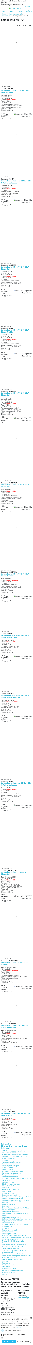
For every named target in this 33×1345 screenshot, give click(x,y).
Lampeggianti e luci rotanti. (11, 1217)
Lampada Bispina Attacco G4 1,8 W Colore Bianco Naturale (15, 696)
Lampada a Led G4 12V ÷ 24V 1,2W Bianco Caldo (15, 486)
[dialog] (16, 1330)
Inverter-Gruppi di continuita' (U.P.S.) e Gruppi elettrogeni (15, 1209)
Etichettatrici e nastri (9, 1195)
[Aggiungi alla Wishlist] (15, 83)
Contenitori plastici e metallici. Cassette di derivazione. (16, 1179)
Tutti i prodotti (6, 1144)
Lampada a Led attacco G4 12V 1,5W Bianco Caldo (15, 1114)
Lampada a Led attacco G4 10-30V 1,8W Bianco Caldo (15, 1027)
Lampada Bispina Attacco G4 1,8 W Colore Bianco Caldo (15, 636)
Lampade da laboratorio (10, 1212)
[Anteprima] (17, 83)
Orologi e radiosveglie (10, 1230)
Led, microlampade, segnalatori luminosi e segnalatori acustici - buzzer (17, 1220)
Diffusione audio (8, 1182)
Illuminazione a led (8, 1204)
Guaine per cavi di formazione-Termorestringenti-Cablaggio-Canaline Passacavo (15, 1200)
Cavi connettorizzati (9, 1167)
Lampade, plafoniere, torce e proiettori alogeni (15, 1214)
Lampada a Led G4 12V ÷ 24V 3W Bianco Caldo (14, 873)
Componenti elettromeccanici (12, 1171)
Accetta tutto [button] (9, 1341)
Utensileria (6, 1267)
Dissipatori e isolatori (9, 1186)
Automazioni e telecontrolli (11, 1164)
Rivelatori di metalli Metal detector (14, 1245)
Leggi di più (19, 1327)
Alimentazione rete (8, 1158)
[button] (16, 1338)
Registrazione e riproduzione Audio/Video (16, 1237)
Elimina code (6, 1191)
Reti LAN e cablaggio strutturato (13, 1239)
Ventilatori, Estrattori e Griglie (12, 1270)
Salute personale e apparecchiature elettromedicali (14, 1251)
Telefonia (5, 1261)
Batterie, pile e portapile (10, 1166)
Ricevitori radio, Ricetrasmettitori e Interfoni (14, 1242)
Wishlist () (28, 6)
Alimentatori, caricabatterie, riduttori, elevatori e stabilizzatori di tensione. (15, 1155)
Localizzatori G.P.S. (8, 1223)
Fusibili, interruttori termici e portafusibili (16, 1197)
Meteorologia (7, 1226)
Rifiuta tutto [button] (24, 1341)
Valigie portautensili (9, 1268)
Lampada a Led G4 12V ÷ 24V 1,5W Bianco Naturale (15, 575)
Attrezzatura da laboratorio (11, 1162)
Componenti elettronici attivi (12, 1173)
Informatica (6, 1206)
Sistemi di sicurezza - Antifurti (12, 1254)
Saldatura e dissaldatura (10, 1248)
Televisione (6, 1263)
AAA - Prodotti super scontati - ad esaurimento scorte (13, 1152)
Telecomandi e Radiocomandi (12, 1259)
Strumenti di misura (9, 1257)
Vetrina (4, 1274)
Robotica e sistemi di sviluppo (12, 1246)
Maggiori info (26, 116)
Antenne (5, 1160)
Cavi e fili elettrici (8, 1169)
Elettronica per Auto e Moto (11, 1189)
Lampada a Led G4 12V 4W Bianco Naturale (14, 964)
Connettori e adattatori (10, 1177)
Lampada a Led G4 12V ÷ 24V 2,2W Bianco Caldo (15, 268)
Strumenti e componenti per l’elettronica (14, 1147)
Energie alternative (8, 1193)
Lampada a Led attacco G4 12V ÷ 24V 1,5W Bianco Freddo (16, 182)
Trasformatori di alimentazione (13, 1265)
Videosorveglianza (8, 1272)
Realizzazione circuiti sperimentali (14, 1235)
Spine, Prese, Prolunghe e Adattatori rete (16, 1256)
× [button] (31, 1318)
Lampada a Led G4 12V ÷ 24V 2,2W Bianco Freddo (15, 91)
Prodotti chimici (7, 1232)
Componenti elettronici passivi (12, 1175)
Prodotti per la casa (9, 1234)
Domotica (5, 1188)
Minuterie (5, 1228)
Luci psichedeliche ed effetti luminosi (15, 1224)
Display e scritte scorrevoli (11, 1184)
